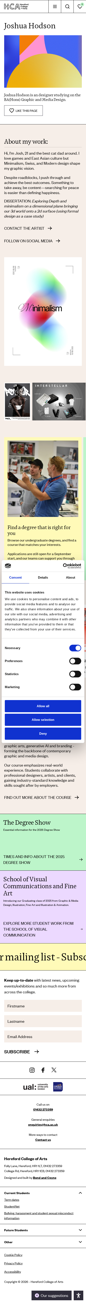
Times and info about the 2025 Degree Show (34, 859)
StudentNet (12, 1206)
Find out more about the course (37, 797)
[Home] (16, 6)
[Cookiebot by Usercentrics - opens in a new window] (63, 566)
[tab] (54, 6)
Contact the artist (24, 228)
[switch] (75, 661)
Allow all (43, 706)
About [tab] (70, 577)
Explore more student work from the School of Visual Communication (38, 929)
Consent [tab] (15, 577)
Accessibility (12, 1271)
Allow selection (43, 719)
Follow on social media (28, 240)
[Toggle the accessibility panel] (78, 1295)
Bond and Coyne (44, 1177)
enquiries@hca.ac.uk (43, 1124)
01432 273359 (43, 1109)
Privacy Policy (13, 1263)
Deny (43, 733)
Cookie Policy (13, 1255)
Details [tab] (43, 577)
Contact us (43, 1139)
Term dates (11, 1199)
